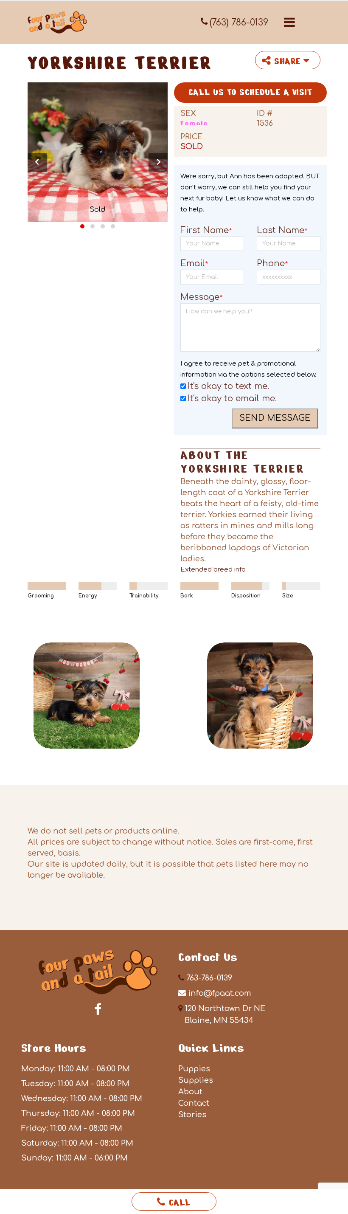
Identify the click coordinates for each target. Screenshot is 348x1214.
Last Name (282, 231)
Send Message (275, 418)
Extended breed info (213, 569)
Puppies (194, 1069)
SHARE (288, 61)
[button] (289, 22)
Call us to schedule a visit (250, 92)
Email (194, 264)
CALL (180, 1203)
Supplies (195, 1080)
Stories (192, 1114)
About (190, 1091)
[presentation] (37, 162)
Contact (193, 1103)
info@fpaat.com (219, 993)
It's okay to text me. (228, 386)
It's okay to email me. (232, 398)
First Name (206, 231)
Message (201, 297)
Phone (272, 264)
